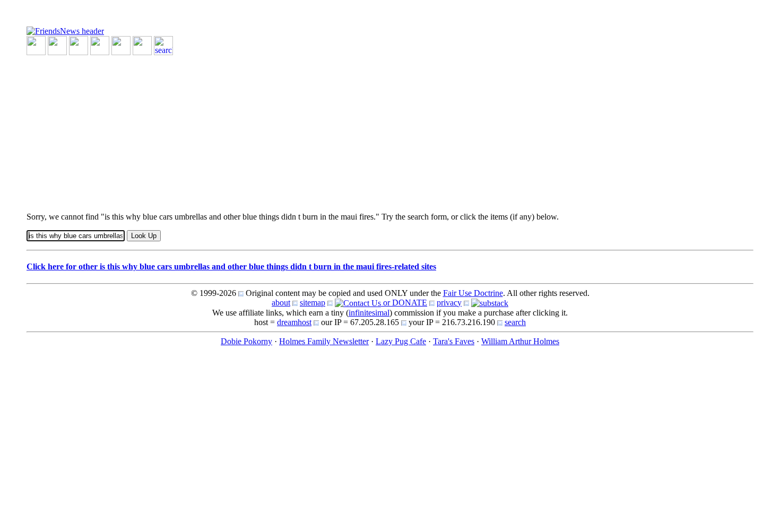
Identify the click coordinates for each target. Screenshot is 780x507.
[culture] (78, 44)
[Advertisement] (345, 129)
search (515, 322)
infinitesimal (369, 312)
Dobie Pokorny (246, 341)
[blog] (57, 44)
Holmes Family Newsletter (324, 341)
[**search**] (163, 44)
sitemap (312, 302)
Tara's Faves (453, 341)
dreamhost (294, 322)
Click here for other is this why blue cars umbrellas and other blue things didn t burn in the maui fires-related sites (231, 266)
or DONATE (404, 302)
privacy (449, 302)
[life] (142, 44)
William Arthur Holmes (520, 341)
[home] (65, 30)
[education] (99, 44)
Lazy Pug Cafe (401, 341)
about (281, 302)
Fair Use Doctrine (473, 293)
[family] (121, 44)
